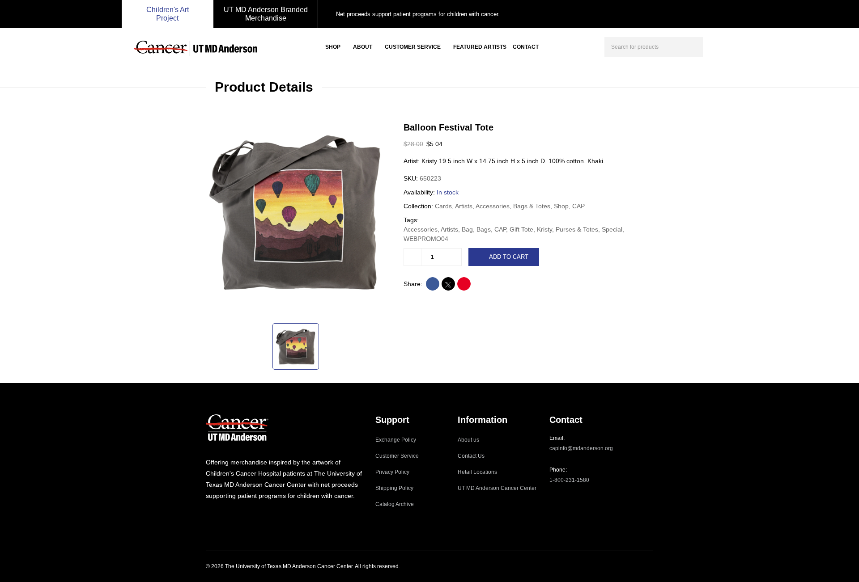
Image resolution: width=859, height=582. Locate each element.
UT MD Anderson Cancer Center (497, 488)
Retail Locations (477, 472)
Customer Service (413, 47)
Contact (526, 47)
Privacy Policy (392, 472)
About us (468, 440)
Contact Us (471, 456)
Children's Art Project (167, 14)
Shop (332, 47)
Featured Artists (479, 47)
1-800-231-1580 (569, 480)
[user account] (717, 46)
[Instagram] (208, 514)
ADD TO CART (508, 256)
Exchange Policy (395, 440)
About (362, 47)
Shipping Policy (394, 488)
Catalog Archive (394, 504)
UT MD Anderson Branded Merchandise (266, 14)
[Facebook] (220, 514)
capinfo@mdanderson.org (581, 448)
